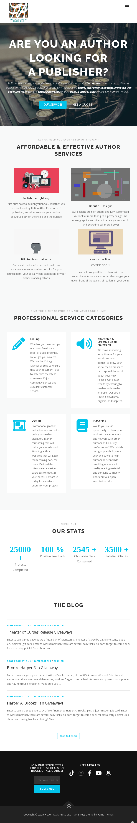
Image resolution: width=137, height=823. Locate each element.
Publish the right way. (36, 198)
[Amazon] (108, 773)
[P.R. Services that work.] (36, 241)
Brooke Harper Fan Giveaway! (33, 667)
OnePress (79, 814)
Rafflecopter (42, 625)
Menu (127, 6)
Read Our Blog (68, 736)
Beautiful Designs (100, 205)
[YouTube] (98, 773)
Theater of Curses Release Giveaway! (39, 632)
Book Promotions (19, 625)
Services (59, 625)
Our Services (53, 105)
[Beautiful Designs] (100, 184)
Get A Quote (82, 105)
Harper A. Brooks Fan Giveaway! (35, 703)
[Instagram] (81, 773)
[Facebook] (89, 773)
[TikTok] (71, 773)
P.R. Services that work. (36, 259)
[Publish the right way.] (36, 180)
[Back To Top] (68, 806)
